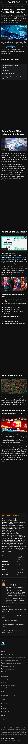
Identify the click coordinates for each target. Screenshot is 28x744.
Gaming (7, 6)
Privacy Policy (4, 680)
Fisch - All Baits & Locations (9, 620)
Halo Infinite (15, 660)
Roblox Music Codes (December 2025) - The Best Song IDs (14, 610)
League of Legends (14, 6)
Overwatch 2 (15, 669)
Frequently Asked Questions (9, 685)
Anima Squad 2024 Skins (9, 70)
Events (21, 6)
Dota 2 (11, 655)
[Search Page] (26, 2)
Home (2, 6)
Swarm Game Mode (8, 73)
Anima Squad (11, 46)
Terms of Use (4, 682)
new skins (22, 48)
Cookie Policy (4, 688)
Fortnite (12, 672)
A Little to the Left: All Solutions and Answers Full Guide (11, 631)
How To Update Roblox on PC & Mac (12, 616)
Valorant (12, 666)
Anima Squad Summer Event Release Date (13, 78)
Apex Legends (17, 663)
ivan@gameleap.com (6, 719)
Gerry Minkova (15, 22)
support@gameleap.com (8, 695)
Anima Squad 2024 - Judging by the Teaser (13, 66)
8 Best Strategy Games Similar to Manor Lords (13, 625)
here (25, 404)
